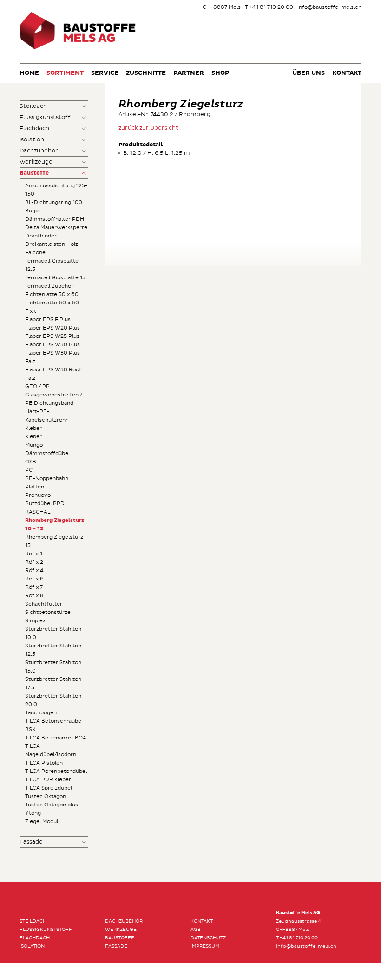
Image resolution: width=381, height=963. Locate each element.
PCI (29, 470)
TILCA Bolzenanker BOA (55, 738)
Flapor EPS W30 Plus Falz (52, 357)
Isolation (32, 139)
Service (104, 73)
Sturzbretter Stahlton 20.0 (53, 700)
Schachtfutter (43, 604)
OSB (30, 462)
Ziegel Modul (41, 821)
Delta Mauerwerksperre (56, 227)
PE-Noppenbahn (46, 478)
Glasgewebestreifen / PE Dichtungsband (53, 399)
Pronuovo (38, 495)
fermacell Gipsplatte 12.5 (52, 265)
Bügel (32, 211)
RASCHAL (37, 512)
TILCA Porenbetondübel (56, 771)
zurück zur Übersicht (148, 128)
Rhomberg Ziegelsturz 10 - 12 (54, 524)
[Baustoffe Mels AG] (78, 48)
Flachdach (34, 128)
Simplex (35, 621)
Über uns (308, 73)
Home (29, 73)
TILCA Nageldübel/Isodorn (50, 750)
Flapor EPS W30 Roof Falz (53, 374)
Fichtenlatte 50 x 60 (52, 294)
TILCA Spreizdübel (48, 788)
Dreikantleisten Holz (51, 244)
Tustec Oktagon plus (51, 805)
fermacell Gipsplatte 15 (55, 278)
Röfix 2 (34, 562)
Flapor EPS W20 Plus (52, 328)
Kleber (33, 428)
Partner (188, 73)
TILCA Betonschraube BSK (53, 725)
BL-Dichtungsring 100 (53, 202)
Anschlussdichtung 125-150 (56, 190)
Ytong (33, 813)
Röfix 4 (34, 570)
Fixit (30, 311)
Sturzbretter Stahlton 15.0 (53, 667)
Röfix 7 (34, 587)
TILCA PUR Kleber (48, 780)
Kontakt (346, 73)
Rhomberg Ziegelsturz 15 (54, 541)
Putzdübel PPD (45, 504)
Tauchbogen (41, 713)
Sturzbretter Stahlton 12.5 (53, 650)
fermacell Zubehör (49, 286)
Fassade (31, 841)
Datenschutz (208, 938)
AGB (195, 929)
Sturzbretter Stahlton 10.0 (53, 633)
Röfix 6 (34, 579)
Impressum (204, 946)
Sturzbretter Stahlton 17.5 (53, 683)
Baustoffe (34, 173)
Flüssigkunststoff (45, 117)
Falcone (35, 253)
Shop (220, 73)
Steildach (33, 106)
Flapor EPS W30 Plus (52, 345)
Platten (34, 487)
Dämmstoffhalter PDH (54, 219)
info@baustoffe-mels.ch (329, 7)
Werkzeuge (36, 161)
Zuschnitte (146, 73)
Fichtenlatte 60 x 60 (52, 303)
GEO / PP (37, 386)
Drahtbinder (41, 236)
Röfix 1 (33, 554)
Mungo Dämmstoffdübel (47, 449)
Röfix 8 (34, 596)
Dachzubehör (39, 150)
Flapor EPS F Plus (48, 320)
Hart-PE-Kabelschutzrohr (46, 416)
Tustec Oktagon (45, 796)
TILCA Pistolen (44, 763)
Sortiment (65, 73)
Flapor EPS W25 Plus (52, 336)
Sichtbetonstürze (48, 612)
